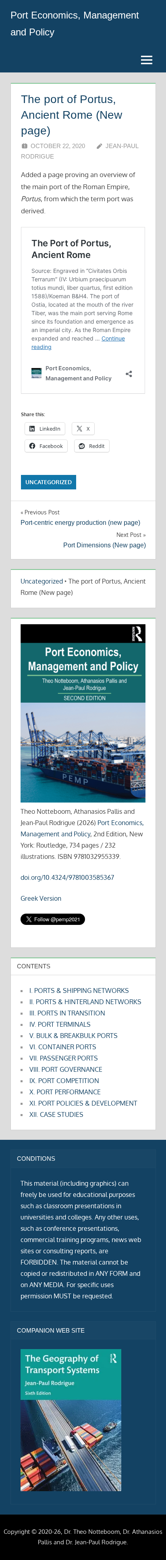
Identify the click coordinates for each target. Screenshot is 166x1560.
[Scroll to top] (147, 1541)
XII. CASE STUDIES (56, 1114)
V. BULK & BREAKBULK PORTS (73, 1036)
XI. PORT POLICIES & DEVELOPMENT (83, 1103)
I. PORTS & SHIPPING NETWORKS (79, 990)
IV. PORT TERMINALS (60, 1024)
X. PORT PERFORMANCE (65, 1092)
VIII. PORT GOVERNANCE (65, 1069)
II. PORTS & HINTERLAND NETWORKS (85, 1002)
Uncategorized (48, 482)
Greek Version (41, 898)
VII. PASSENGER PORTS (63, 1058)
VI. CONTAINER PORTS (62, 1047)
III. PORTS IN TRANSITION (67, 1013)
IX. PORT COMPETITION (64, 1081)
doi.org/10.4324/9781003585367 (67, 877)
